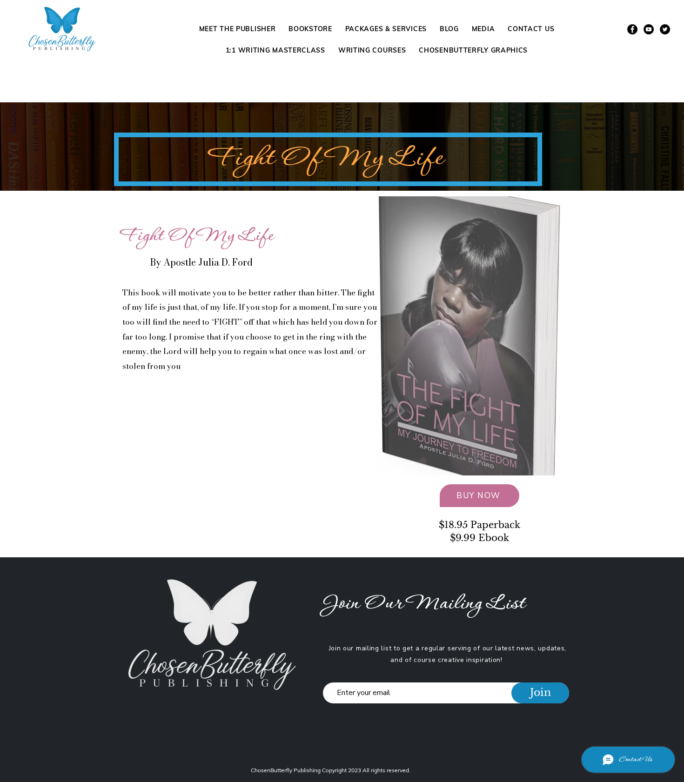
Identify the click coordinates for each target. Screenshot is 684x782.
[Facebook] (632, 29)
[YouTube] (649, 29)
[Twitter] (665, 29)
